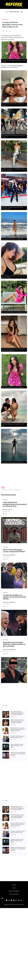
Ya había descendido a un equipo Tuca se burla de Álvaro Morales (14, 597)
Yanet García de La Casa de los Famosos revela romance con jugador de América (18, 729)
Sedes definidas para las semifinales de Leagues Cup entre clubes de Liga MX (17, 713)
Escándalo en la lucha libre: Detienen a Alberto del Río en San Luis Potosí (14, 644)
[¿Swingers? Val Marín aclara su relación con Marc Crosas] (5, 738)
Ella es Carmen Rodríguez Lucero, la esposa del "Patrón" (14, 551)
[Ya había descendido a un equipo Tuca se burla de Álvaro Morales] (14, 623)
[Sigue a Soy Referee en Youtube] (13, 900)
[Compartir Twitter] (6, 31)
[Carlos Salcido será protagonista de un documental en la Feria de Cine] (14, 530)
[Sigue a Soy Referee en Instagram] (11, 900)
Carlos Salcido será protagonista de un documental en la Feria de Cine (15, 504)
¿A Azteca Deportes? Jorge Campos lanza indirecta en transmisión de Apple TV (17, 721)
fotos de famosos (17, 489)
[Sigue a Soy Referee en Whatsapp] (14, 898)
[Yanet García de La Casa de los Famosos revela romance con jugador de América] (5, 730)
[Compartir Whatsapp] (10, 31)
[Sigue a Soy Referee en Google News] (20, 900)
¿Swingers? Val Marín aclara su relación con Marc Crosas (18, 736)
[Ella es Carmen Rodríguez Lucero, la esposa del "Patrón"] (14, 575)
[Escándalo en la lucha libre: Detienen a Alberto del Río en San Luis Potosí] (14, 670)
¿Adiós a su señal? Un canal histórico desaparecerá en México (17, 746)
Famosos (10, 489)
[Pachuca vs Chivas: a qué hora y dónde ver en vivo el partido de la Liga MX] (5, 755)
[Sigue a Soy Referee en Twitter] (9, 900)
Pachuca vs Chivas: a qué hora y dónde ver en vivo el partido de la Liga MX (18, 754)
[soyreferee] (14, 5)
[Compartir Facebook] (3, 31)
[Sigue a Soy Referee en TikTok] (16, 900)
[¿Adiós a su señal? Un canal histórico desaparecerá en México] (5, 747)
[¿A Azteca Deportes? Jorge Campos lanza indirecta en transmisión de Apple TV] (5, 722)
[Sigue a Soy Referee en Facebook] (6, 900)
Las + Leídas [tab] (5, 705)
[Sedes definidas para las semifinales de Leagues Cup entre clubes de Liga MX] (5, 714)
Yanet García (4, 489)
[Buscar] (6, 11)
